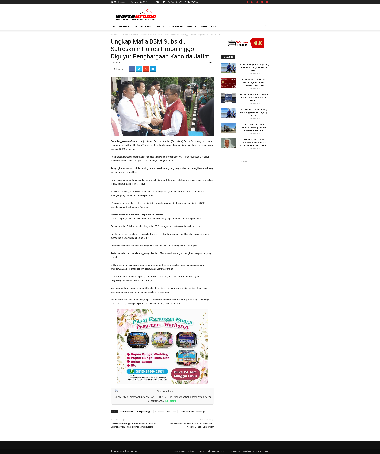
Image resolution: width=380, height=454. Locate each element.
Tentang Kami (179, 451)
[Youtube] (267, 2)
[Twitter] (262, 2)
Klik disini (170, 401)
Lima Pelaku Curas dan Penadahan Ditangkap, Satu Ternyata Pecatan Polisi (254, 127)
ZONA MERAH (175, 26)
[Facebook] (247, 2)
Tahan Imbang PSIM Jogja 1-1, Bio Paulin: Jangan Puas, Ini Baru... (254, 67)
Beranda (114, 34)
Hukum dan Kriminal (129, 34)
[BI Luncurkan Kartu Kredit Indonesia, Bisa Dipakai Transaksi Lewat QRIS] (228, 83)
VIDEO (214, 26)
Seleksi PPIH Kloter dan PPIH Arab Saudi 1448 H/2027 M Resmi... (254, 97)
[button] (265, 26)
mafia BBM (159, 411)
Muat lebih (244, 161)
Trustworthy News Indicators (242, 451)
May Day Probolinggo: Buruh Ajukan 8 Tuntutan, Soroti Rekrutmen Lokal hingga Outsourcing (133, 425)
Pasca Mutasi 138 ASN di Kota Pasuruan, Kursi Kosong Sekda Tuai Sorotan (191, 425)
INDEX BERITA (160, 2)
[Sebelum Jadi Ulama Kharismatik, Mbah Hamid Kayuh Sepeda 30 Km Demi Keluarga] (228, 143)
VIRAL (159, 26)
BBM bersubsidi (126, 411)
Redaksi (191, 451)
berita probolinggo (144, 411)
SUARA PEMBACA (191, 2)
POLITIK (123, 26)
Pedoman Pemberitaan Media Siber (212, 451)
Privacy (259, 451)
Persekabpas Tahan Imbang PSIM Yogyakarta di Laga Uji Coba (253, 112)
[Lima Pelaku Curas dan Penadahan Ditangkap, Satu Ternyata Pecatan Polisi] (228, 128)
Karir (267, 451)
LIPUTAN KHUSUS (143, 26)
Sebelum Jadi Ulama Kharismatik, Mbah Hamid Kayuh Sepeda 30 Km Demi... (254, 142)
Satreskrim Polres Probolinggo (192, 411)
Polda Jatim (171, 411)
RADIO (203, 26)
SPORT (190, 26)
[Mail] (257, 2)
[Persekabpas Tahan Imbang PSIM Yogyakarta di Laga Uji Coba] (228, 113)
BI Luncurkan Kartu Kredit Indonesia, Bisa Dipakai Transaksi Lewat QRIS (254, 82)
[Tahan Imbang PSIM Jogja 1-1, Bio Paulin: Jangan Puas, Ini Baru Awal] (228, 68)
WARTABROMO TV (175, 2)
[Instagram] (252, 2)
